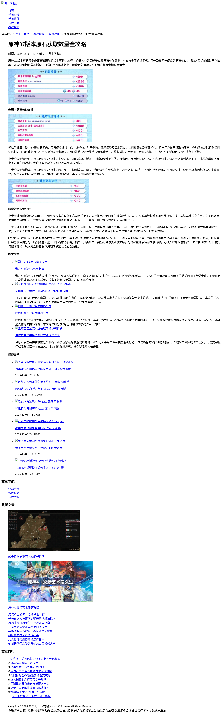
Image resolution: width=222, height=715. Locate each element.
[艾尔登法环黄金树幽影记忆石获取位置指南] (43, 284)
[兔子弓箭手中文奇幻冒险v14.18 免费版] (40, 441)
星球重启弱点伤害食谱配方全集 (29, 683)
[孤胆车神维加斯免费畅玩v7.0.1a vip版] (39, 421)
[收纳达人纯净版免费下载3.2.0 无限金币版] (42, 381)
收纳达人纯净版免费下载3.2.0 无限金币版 (40, 388)
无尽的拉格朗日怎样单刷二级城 (31, 696)
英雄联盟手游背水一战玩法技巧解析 (30, 631)
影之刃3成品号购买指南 (29, 268)
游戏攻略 (54, 34)
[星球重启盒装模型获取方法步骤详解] (38, 328)
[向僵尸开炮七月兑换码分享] (33, 306)
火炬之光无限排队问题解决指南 (29, 687)
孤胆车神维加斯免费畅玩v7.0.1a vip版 (38, 428)
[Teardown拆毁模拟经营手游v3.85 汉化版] (41, 460)
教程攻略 (13, 27)
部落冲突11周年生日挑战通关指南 (29, 622)
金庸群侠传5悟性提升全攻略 (27, 692)
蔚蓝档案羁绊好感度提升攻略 (28, 679)
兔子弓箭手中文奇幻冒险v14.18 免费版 (38, 448)
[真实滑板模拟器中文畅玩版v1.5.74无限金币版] (44, 362)
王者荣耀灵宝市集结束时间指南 (27, 627)
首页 (11, 10)
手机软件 (13, 18)
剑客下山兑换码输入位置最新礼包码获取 (35, 658)
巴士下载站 (22, 34)
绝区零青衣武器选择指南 (23, 635)
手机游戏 (13, 14)
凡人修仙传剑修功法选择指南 (26, 639)
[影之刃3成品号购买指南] (31, 261)
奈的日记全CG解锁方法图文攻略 (30, 675)
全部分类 (13, 488)
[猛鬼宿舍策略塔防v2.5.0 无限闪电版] (38, 401)
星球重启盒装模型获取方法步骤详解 (37, 335)
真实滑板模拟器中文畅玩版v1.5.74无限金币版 (43, 369)
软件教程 (13, 497)
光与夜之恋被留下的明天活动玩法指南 (32, 618)
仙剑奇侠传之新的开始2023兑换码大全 (32, 643)
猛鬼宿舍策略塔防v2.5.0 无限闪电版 (37, 408)
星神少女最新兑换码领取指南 (28, 667)
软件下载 (13, 23)
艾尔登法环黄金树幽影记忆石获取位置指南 (41, 291)
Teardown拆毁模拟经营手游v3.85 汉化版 (39, 467)
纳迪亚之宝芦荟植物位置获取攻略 (31, 671)
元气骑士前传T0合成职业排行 (26, 614)
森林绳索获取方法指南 (24, 663)
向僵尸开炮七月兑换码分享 (32, 313)
